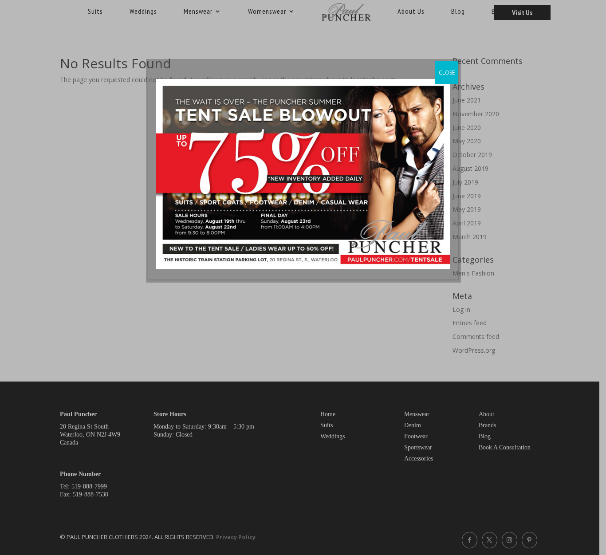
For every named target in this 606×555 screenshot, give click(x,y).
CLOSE (447, 72)
